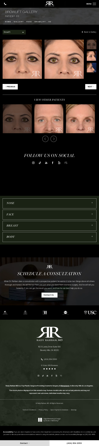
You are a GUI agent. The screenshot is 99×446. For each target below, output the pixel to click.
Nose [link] (10, 203)
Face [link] (10, 214)
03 (50, 22)
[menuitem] (33, 162)
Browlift (40, 22)
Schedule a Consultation (49, 274)
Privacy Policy (43, 410)
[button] (94, 4)
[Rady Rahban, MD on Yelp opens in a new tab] (59, 162)
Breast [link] (12, 225)
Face (29, 22)
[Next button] (54, 139)
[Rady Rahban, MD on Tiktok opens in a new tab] (39, 162)
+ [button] (92, 202)
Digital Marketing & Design (52, 420)
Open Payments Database (59, 410)
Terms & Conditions (29, 410)
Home (8, 22)
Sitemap (74, 410)
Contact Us (49, 295)
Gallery (19, 22)
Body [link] (11, 237)
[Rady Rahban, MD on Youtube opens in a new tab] (46, 162)
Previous (11, 87)
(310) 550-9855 (90, 434)
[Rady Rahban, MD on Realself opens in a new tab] (65, 162)
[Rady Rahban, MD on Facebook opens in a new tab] (52, 162)
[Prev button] (45, 139)
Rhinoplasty (65, 386)
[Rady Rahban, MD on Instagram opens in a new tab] (33, 162)
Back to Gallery (90, 32)
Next (90, 87)
